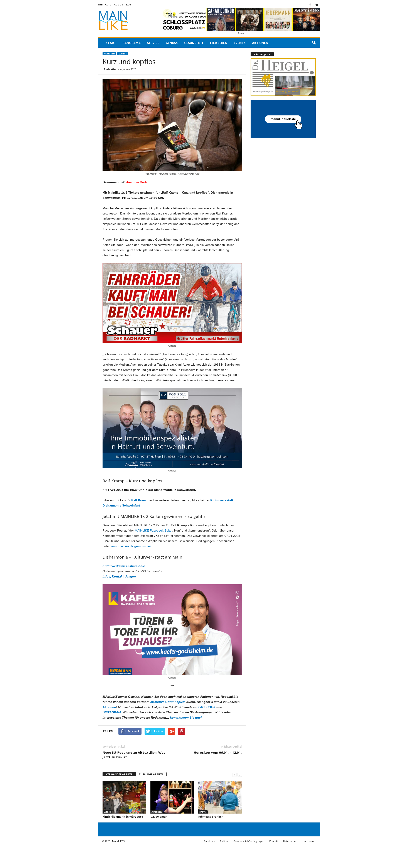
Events (240, 43)
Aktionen (260, 43)
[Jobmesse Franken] (220, 797)
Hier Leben (218, 43)
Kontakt (273, 841)
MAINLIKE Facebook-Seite (153, 530)
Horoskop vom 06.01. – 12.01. (218, 752)
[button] (314, 43)
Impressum (309, 841)
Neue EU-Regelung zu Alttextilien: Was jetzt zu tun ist (134, 754)
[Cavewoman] (172, 797)
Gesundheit (194, 43)
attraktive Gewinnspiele (167, 702)
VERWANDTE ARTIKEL (119, 774)
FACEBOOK (207, 707)
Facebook (209, 841)
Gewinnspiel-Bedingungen (248, 841)
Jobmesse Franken (210, 817)
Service (153, 43)
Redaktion (110, 69)
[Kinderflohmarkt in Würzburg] (124, 797)
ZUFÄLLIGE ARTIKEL (151, 774)
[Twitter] (317, 5)
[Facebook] (310, 5)
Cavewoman (158, 817)
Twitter (224, 841)
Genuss (172, 43)
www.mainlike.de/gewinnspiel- (131, 546)
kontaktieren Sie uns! (186, 717)
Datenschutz (290, 841)
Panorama (132, 43)
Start (111, 43)
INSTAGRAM (112, 712)
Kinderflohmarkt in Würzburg (123, 817)
